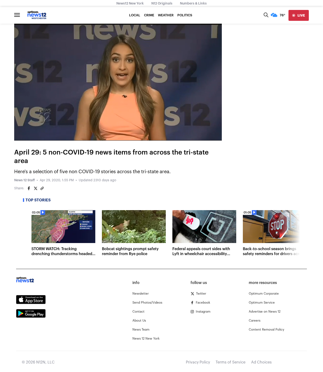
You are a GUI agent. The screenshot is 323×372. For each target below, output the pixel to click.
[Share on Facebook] (29, 188)
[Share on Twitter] (35, 188)
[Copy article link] (42, 188)
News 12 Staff (24, 180)
